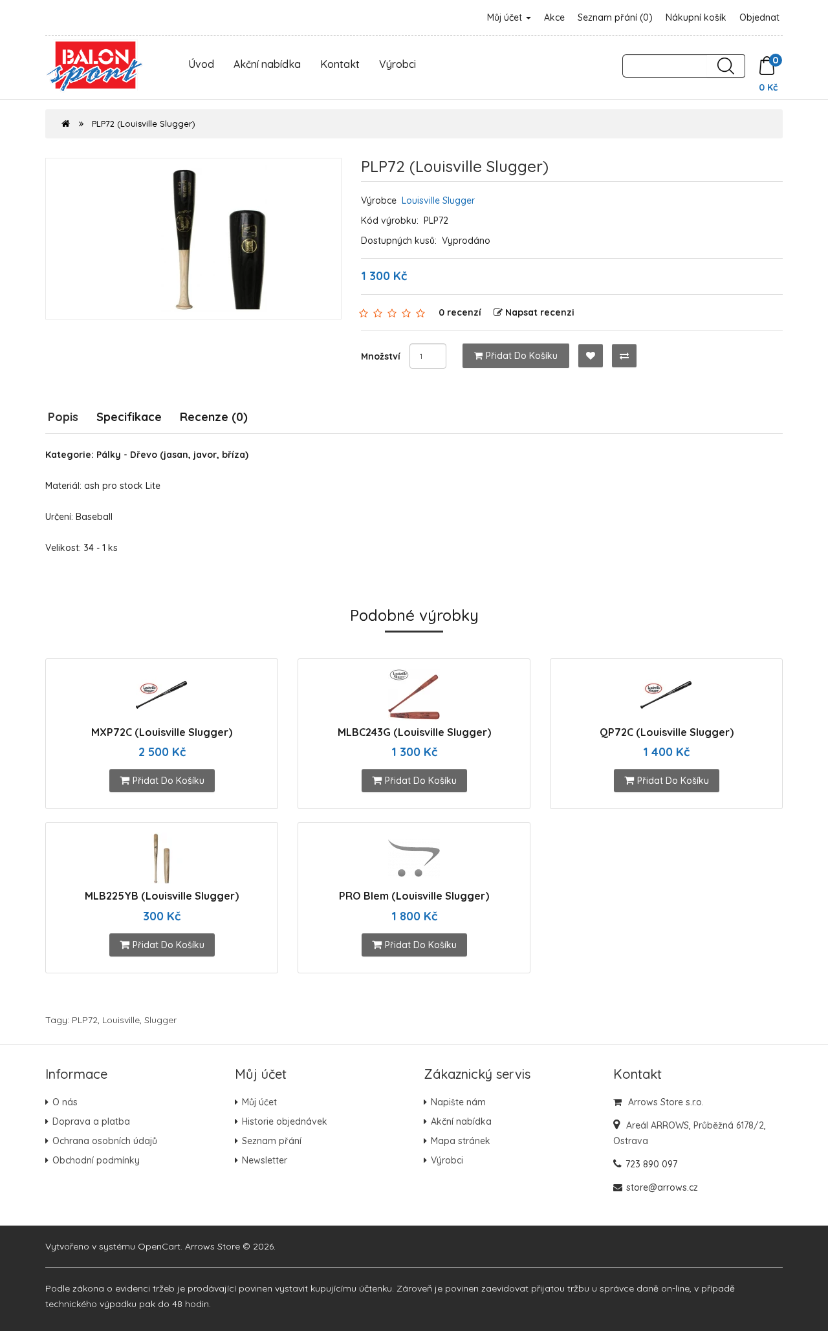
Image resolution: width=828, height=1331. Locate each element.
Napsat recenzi (539, 312)
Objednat (759, 17)
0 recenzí (460, 312)
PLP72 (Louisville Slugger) (143, 123)
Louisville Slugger (438, 200)
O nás (65, 1102)
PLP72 (85, 1020)
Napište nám (458, 1102)
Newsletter (264, 1160)
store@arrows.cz (662, 1187)
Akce (554, 17)
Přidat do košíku (522, 356)
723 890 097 (651, 1164)
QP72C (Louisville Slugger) (667, 732)
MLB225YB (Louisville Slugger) (162, 895)
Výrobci (397, 64)
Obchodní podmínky (96, 1160)
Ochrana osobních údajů (104, 1141)
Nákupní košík (696, 17)
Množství (380, 356)
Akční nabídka (267, 64)
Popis (63, 416)
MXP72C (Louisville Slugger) (161, 732)
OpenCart (159, 1246)
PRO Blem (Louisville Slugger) (414, 895)
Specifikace (129, 416)
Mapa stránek (460, 1141)
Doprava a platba (91, 1121)
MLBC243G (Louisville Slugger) (414, 732)
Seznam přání (271, 1141)
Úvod (201, 64)
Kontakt (340, 64)
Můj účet (506, 17)
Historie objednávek (284, 1121)
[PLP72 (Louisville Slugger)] (193, 238)
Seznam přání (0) (615, 17)
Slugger (160, 1020)
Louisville (121, 1020)
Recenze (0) (214, 416)
